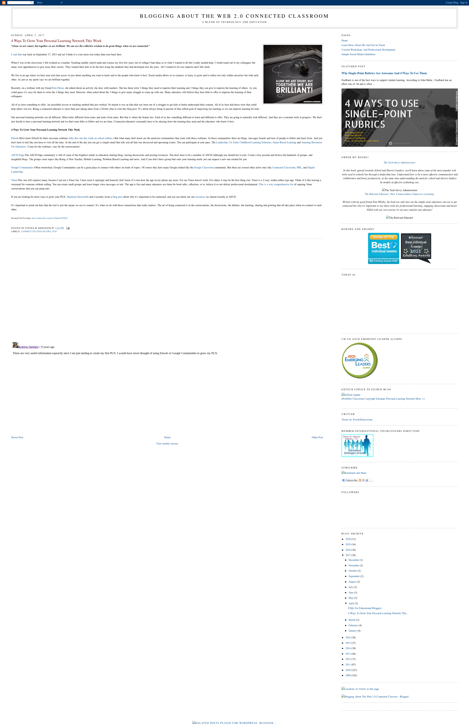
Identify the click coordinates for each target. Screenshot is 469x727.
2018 (348, 549)
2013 (348, 653)
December (354, 560)
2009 (348, 675)
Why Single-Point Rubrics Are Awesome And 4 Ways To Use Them (384, 73)
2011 (348, 664)
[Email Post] (67, 228)
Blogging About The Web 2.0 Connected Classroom (234, 15)
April (352, 603)
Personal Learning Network (400, 398)
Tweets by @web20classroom (356, 419)
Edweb (14, 138)
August (353, 581)
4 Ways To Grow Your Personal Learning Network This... (378, 613)
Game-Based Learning (284, 142)
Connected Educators (36, 231)
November (354, 565)
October (353, 570)
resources (200, 196)
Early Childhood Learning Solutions (252, 142)
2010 (348, 670)
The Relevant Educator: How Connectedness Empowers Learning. (400, 194)
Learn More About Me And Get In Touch (363, 45)
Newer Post (17, 437)
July (351, 587)
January (353, 630)
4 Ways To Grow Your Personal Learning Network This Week (56, 40)
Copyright (370, 398)
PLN (54, 231)
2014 (348, 648)
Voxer (14, 180)
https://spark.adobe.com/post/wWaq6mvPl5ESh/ (50, 218)
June (351, 592)
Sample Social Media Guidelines (358, 54)
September (354, 576)
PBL (299, 167)
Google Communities (22, 167)
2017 (348, 555)
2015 (348, 643)
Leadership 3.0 (224, 142)
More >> (420, 398)
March (352, 619)
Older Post (317, 437)
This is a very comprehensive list (276, 184)
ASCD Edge (17, 155)
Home (167, 437)
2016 (348, 637)
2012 (348, 659)
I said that (16, 54)
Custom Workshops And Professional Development (368, 49)
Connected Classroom (283, 167)
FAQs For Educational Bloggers (365, 608)
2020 (348, 539)
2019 (348, 544)
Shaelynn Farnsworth (78, 196)
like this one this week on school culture (91, 138)
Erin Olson (58, 88)
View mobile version (167, 443)
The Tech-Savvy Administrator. (400, 162)
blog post (118, 196)
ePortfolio (346, 398)
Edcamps (380, 398)
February (354, 625)
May (351, 597)
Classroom (358, 398)
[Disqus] (167, 288)
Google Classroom (204, 167)
